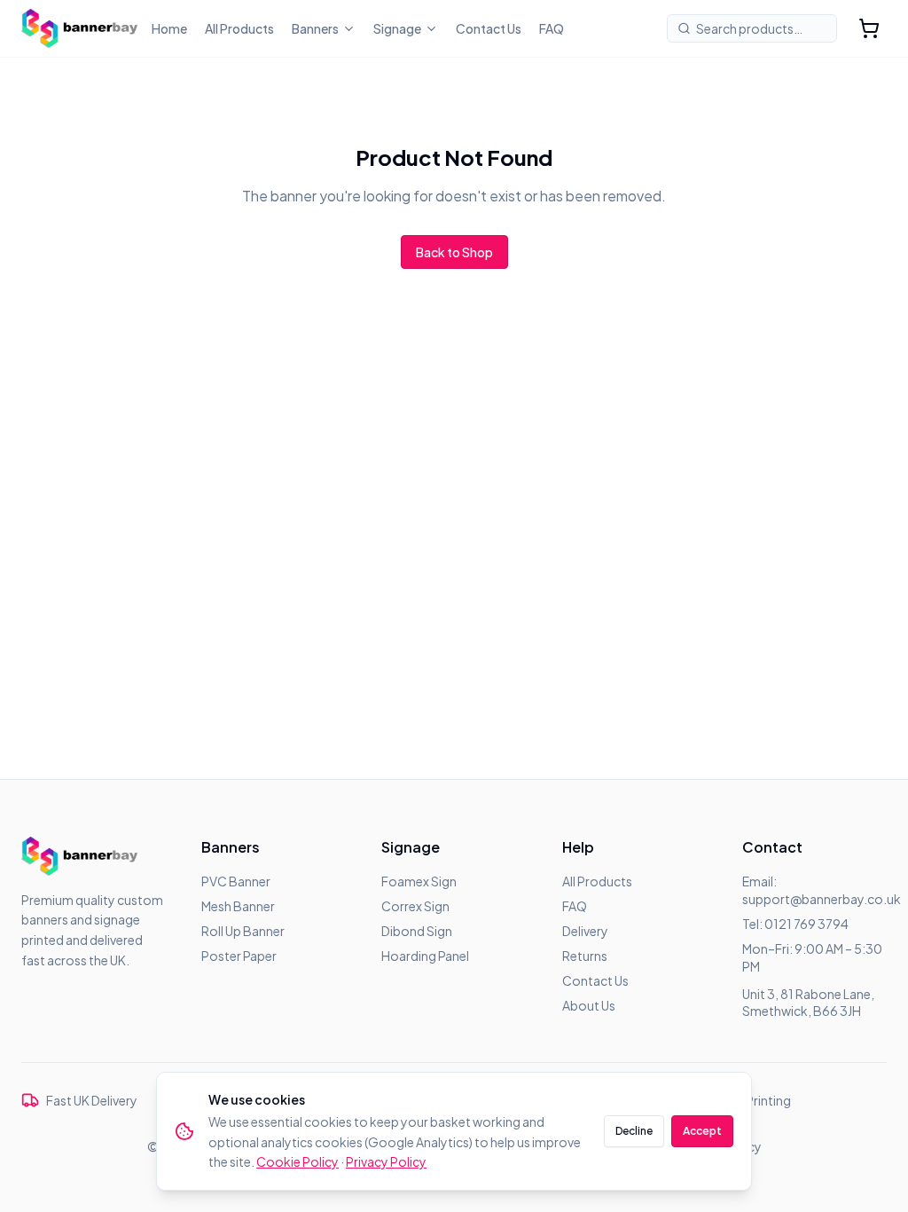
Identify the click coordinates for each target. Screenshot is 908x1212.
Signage (397, 28)
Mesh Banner (238, 906)
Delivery (585, 931)
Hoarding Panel (425, 956)
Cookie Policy (297, 1161)
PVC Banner (235, 881)
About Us (588, 1005)
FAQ (551, 28)
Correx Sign (415, 906)
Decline (634, 1130)
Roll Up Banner (243, 931)
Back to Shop (454, 252)
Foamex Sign (419, 881)
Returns (584, 956)
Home (169, 28)
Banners (315, 28)
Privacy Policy (386, 1161)
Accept (702, 1130)
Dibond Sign (416, 931)
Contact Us (488, 28)
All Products (239, 28)
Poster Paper (239, 956)
